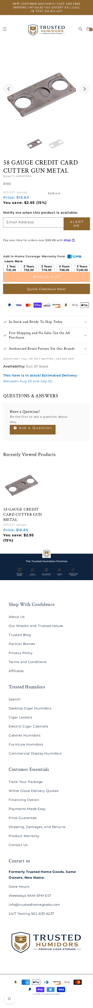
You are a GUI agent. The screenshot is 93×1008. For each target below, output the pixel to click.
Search (15, 699)
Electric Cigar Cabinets (28, 726)
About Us (17, 617)
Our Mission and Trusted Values (36, 626)
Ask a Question (35, 428)
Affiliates (16, 671)
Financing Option (24, 800)
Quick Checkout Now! (46, 289)
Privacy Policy (20, 653)
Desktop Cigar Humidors (30, 708)
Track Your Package (26, 782)
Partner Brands (22, 644)
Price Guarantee (23, 818)
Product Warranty (24, 836)
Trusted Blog (20, 635)
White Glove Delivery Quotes (33, 791)
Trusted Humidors (51, 994)
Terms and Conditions (27, 662)
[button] (5, 29)
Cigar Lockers (20, 717)
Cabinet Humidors (24, 735)
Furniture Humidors (26, 744)
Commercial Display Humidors (35, 753)
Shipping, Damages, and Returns (37, 827)
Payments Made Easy (27, 809)
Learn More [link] (14, 261)
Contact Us (18, 845)
